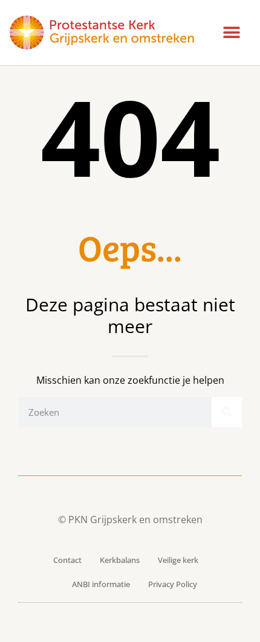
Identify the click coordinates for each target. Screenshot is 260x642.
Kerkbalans (120, 560)
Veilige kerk (178, 560)
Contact (67, 560)
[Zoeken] (227, 412)
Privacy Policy (172, 584)
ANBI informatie (101, 584)
